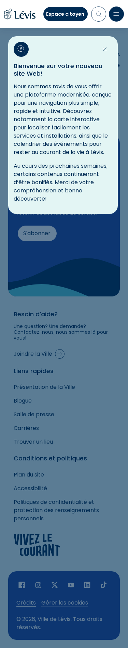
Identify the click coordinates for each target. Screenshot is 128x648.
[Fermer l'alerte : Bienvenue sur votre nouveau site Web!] (105, 49)
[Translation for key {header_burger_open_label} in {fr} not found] (116, 14)
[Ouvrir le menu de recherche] (98, 14)
